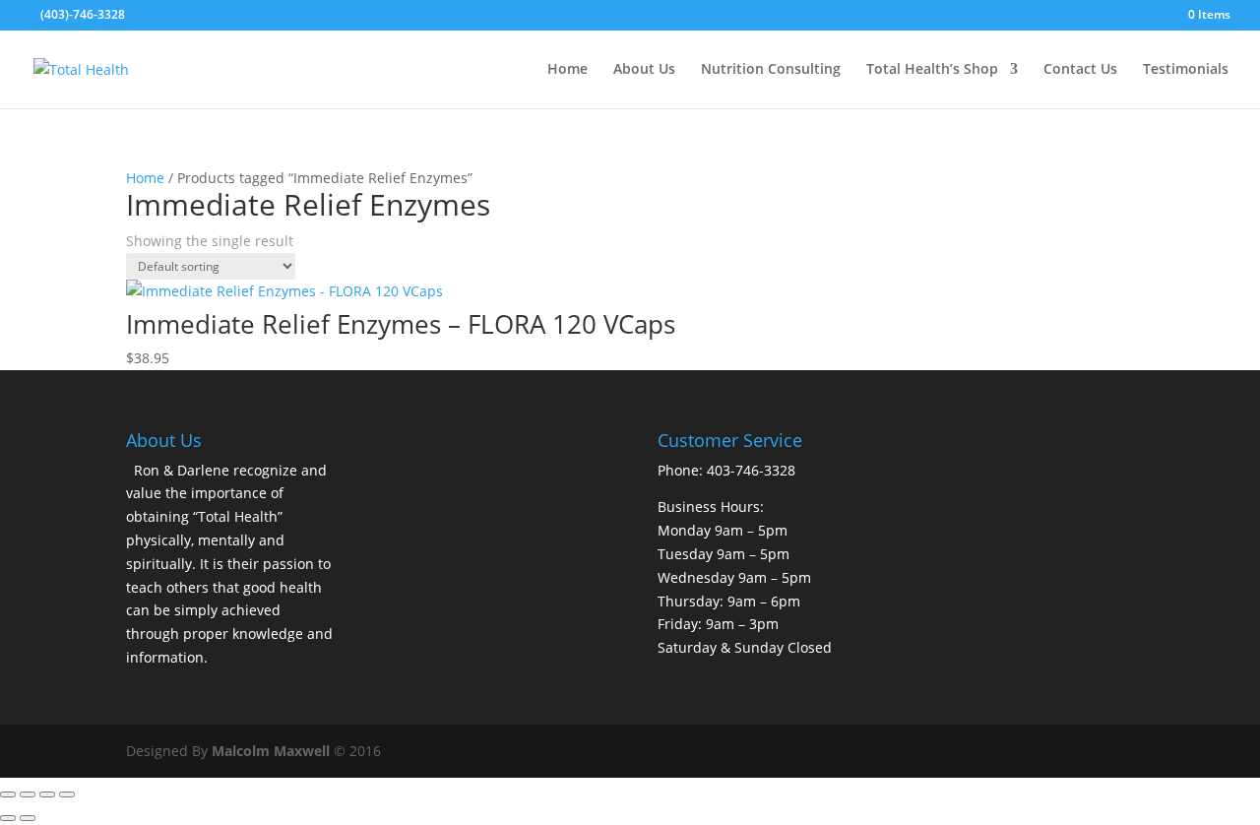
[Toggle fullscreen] (27, 794)
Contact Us (1080, 70)
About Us (644, 70)
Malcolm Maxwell (271, 750)
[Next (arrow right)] (27, 818)
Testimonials (1185, 70)
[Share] (47, 794)
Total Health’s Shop (932, 70)
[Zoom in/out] (8, 794)
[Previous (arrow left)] (8, 818)
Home (567, 70)
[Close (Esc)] (67, 794)
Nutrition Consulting (771, 70)
